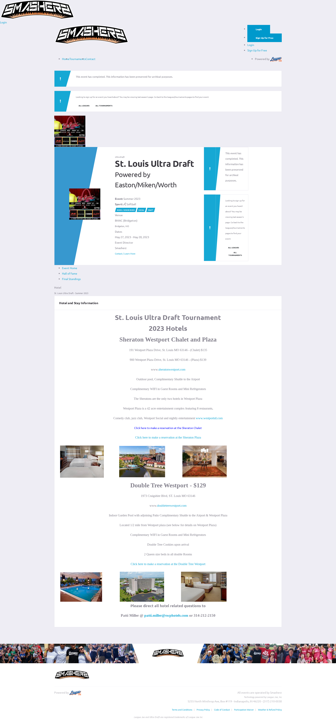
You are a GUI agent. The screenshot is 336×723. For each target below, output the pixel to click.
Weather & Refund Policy (270, 709)
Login (259, 29)
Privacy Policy (203, 709)
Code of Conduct (222, 709)
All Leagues (84, 105)
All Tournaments (103, 105)
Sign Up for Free (264, 37)
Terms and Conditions (182, 709)
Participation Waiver (244, 709)
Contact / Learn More (125, 253)
